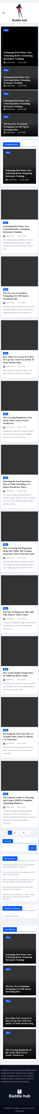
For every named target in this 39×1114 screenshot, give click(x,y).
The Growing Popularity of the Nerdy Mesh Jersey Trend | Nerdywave (17, 420)
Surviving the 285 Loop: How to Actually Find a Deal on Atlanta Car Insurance (18, 736)
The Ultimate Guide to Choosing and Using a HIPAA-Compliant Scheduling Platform (18, 800)
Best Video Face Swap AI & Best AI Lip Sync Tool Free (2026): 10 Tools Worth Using (18, 360)
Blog (6, 30)
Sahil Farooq (10, 62)
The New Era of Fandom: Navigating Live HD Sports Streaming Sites (16, 127)
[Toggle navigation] (3, 13)
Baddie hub (19, 20)
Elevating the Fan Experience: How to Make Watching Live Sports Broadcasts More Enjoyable (18, 897)
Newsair (30, 1108)
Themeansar (19, 1111)
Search (7, 841)
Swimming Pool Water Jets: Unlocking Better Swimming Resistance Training (18, 55)
